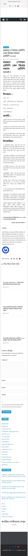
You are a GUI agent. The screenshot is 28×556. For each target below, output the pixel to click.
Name (4, 380)
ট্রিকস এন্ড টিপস (6, 47)
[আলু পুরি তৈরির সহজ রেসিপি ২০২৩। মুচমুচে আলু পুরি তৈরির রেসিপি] (14, 318)
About (3, 503)
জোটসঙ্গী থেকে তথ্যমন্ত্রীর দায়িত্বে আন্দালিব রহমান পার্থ (13, 492)
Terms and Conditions (7, 516)
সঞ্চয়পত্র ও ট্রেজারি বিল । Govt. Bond (10, 462)
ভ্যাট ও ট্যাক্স (4, 454)
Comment (5, 360)
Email (4, 387)
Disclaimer (4, 509)
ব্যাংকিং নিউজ (5, 452)
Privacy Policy (5, 514)
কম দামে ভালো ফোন (6, 429)
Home (3, 511)
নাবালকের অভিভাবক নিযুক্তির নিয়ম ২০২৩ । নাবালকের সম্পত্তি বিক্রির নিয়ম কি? (14, 218)
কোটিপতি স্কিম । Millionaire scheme (10, 431)
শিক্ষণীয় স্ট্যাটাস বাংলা (6, 457)
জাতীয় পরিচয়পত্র (5, 441)
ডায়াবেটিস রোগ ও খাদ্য (7, 449)
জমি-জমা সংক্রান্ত (5, 439)
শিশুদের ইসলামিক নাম (7, 459)
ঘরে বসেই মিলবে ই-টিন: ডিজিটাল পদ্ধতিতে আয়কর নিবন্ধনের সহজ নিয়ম (13, 308)
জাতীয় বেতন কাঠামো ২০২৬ (8, 444)
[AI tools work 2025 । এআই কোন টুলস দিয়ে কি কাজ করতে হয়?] (14, 268)
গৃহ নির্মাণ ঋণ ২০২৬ (6, 434)
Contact (4, 506)
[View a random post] (24, 19)
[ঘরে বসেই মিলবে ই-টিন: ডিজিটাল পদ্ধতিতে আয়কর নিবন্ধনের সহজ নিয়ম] (14, 292)
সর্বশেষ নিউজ (5, 465)
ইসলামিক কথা (5, 426)
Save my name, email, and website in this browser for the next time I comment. (12, 406)
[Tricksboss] (3, 19)
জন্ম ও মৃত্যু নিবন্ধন (6, 436)
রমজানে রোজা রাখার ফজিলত (18, 222)
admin (12, 59)
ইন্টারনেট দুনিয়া (5, 424)
